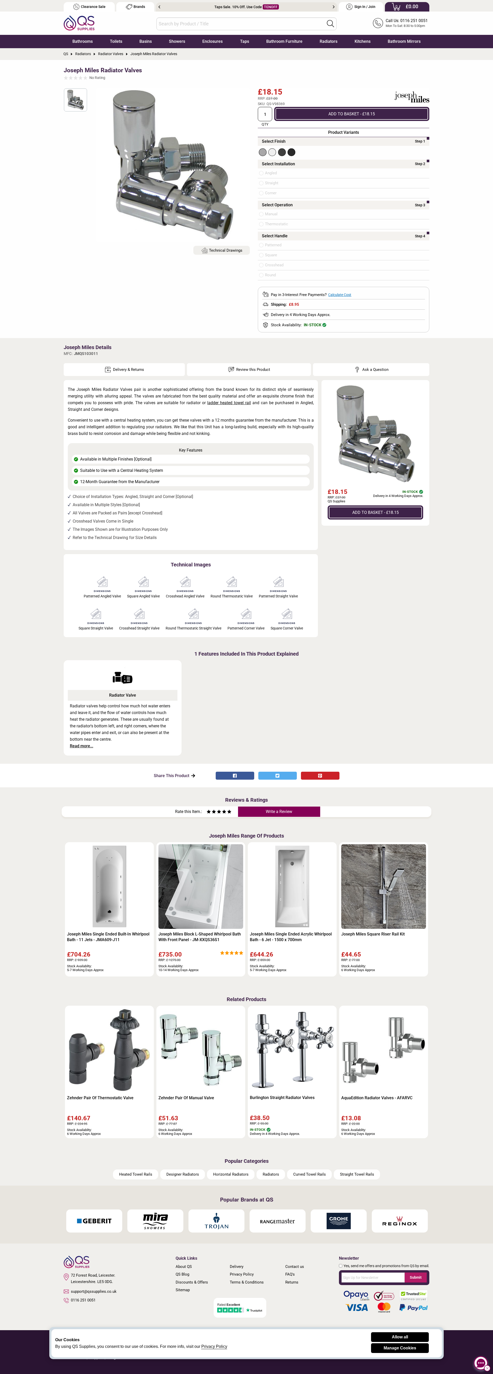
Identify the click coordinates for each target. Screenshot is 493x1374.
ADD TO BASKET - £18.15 (351, 113)
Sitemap (183, 1290)
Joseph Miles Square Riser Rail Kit (373, 934)
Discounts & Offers (192, 1282)
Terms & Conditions (247, 1282)
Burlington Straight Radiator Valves (282, 1097)
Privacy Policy (242, 1274)
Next (334, 6)
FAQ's (290, 1274)
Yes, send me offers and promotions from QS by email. (386, 1266)
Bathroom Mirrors (404, 41)
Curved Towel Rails (309, 1174)
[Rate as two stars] (211, 812)
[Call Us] (378, 23)
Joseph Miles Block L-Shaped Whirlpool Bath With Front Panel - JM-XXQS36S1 (199, 937)
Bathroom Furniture (284, 41)
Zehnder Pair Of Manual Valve (186, 1097)
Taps (244, 41)
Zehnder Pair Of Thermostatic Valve (100, 1097)
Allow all (400, 1337)
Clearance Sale (93, 7)
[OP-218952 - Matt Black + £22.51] (291, 152)
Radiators (328, 41)
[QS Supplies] (79, 22)
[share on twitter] (277, 776)
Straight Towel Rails (357, 1174)
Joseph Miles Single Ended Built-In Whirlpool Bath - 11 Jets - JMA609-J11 (108, 937)
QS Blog (182, 1274)
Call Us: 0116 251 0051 (407, 20)
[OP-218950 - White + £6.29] (272, 152)
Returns (291, 1282)
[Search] (330, 23)
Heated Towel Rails (135, 1174)
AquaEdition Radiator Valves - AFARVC (376, 1097)
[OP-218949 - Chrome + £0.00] (263, 152)
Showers (177, 41)
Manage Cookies (400, 1348)
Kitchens (363, 41)
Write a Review (279, 811)
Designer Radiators (182, 1174)
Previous (159, 6)
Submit (416, 1277)
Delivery (236, 1266)
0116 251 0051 (83, 1300)
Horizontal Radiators (231, 1174)
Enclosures (212, 41)
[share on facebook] (235, 776)
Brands (139, 7)
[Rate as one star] (208, 812)
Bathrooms (82, 41)
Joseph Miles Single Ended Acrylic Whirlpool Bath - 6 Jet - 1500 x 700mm (291, 937)
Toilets (116, 41)
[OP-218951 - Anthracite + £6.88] (282, 152)
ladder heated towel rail (229, 402)
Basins (145, 41)
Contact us (294, 1266)
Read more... (81, 746)
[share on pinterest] (320, 776)
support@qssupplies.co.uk (94, 1291)
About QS (184, 1266)
